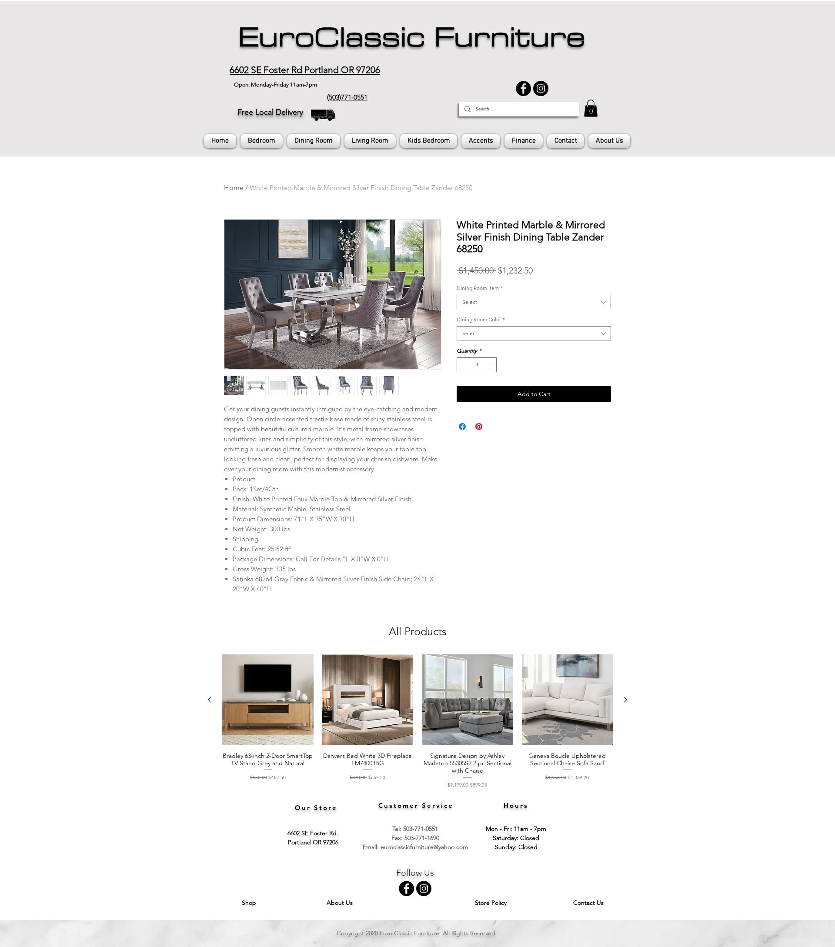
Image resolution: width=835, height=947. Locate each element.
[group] (417, 721)
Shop (250, 903)
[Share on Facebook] (462, 426)
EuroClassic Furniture (411, 37)
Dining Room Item (480, 288)
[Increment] (490, 365)
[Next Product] (625, 699)
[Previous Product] (209, 699)
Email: (372, 847)
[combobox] (534, 302)
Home (234, 187)
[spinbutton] (477, 365)
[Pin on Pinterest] (479, 426)
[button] (591, 108)
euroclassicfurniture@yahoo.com (424, 847)
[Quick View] (268, 700)
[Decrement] (463, 365)
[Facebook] (523, 88)
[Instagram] (540, 88)
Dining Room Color (481, 319)
